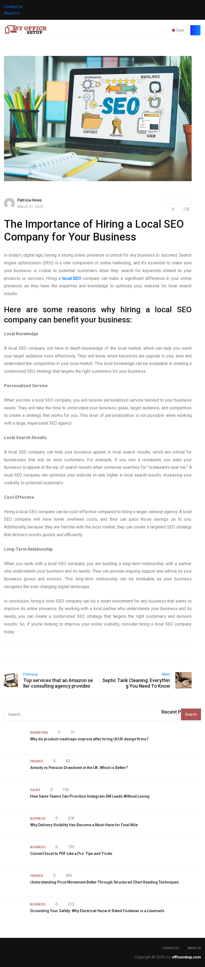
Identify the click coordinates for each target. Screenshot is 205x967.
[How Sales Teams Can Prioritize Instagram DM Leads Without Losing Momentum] (14, 796)
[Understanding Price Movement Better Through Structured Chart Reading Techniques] (14, 882)
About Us (11, 13)
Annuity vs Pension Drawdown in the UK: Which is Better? (79, 768)
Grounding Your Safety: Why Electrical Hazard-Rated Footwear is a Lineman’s (97, 911)
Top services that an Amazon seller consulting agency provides (58, 683)
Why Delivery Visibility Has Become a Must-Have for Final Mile (84, 825)
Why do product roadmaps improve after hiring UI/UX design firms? (89, 739)
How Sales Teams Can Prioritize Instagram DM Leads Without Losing (89, 796)
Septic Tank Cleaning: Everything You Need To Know (136, 683)
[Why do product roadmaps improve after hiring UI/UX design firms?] (14, 739)
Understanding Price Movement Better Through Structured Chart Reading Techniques (104, 882)
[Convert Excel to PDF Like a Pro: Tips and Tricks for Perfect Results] (14, 854)
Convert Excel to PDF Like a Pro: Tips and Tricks (71, 853)
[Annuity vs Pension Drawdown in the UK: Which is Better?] (14, 768)
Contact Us (13, 7)
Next (166, 674)
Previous (30, 674)
